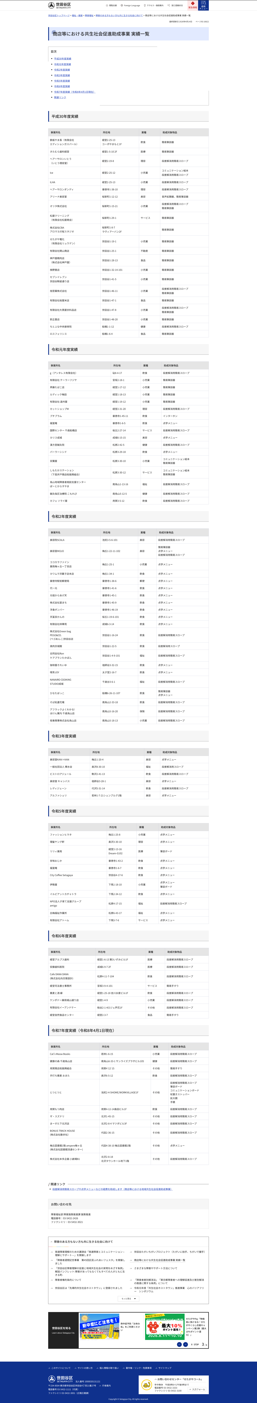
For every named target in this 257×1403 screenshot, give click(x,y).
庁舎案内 (106, 1385)
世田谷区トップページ (59, 15)
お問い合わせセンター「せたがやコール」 (180, 1379)
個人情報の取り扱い (109, 1367)
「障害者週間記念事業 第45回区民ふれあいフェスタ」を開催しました (90, 1261)
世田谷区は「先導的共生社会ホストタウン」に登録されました (88, 1288)
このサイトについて (61, 1367)
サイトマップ (164, 1367)
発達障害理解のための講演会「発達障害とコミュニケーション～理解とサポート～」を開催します (90, 1253)
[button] (111, 5)
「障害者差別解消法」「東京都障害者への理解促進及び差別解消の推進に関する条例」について (169, 1281)
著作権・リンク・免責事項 (139, 1367)
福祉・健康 (77, 15)
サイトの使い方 (85, 1367)
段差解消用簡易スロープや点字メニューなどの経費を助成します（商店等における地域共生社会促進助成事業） (112, 1189)
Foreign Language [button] (132, 5)
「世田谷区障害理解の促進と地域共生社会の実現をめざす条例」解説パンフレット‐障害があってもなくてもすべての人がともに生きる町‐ (90, 1271)
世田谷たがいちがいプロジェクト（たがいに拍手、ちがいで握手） (170, 1251)
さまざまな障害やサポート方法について (155, 1268)
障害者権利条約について (68, 1279)
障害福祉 (89, 15)
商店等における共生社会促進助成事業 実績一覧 (159, 1260)
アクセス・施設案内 (155, 5)
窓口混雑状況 (177, 5)
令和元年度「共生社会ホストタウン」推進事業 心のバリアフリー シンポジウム (169, 1289)
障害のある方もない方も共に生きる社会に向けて (119, 15)
